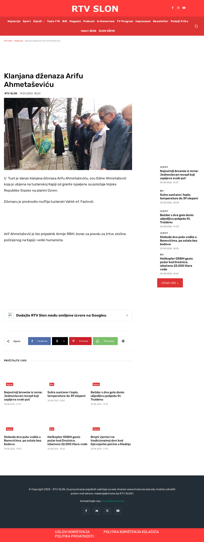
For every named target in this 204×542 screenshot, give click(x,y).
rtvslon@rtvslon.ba (113, 501)
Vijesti (10, 384)
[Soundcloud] (97, 511)
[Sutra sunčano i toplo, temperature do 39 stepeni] (68, 377)
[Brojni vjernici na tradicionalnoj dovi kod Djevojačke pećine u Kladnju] (111, 422)
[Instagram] (178, 8)
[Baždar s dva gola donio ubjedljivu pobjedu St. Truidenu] (111, 377)
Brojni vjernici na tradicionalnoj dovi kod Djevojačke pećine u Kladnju (111, 440)
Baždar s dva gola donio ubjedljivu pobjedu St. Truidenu (107, 396)
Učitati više (168, 283)
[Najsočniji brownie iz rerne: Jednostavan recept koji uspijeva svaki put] (24, 377)
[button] (196, 26)
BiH (52, 384)
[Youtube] (184, 8)
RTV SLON (11, 93)
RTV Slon (8, 41)
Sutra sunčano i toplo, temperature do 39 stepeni (66, 394)
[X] (107, 511)
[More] (123, 341)
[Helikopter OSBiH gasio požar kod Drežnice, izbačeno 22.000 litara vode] (68, 422)
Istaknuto (18, 41)
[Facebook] (173, 8)
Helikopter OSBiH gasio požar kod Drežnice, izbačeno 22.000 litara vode (67, 440)
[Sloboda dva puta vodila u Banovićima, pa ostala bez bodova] (24, 422)
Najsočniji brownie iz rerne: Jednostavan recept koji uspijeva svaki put (23, 396)
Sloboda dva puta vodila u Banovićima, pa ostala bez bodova (22, 440)
